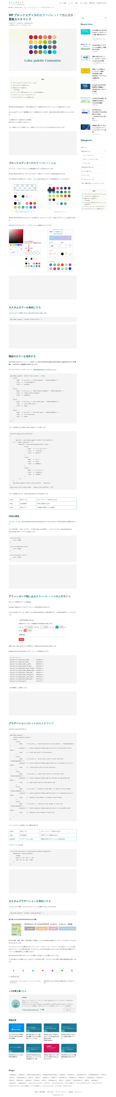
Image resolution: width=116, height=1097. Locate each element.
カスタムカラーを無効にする (21, 85)
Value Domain (78, 1080)
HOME (36, 1092)
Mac (12, 1080)
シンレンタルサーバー (83, 1083)
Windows (95, 1080)
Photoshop (53, 1080)
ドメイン (85, 175)
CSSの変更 (16, 90)
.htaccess (13, 1074)
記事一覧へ (69, 1010)
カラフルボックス (58, 1083)
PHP (61, 1080)
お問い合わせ (50, 1092)
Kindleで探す (30, 928)
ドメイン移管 (36, 1086)
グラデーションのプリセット (18, 729)
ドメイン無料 (25, 1086)
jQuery (100, 1077)
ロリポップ (68, 1086)
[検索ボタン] (105, 18)
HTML (54, 1077)
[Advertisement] (43, 143)
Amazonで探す (42, 928)
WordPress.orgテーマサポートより (45, 369)
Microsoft (20, 1080)
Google (46, 1077)
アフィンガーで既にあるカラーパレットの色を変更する (28, 92)
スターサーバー (97, 1083)
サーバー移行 (70, 1083)
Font (31, 1077)
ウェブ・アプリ (88, 155)
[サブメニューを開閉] (105, 151)
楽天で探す (53, 928)
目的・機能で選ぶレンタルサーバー (92, 183)
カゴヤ (47, 1083)
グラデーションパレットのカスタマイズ (24, 95)
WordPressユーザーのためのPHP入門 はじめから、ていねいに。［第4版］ (48, 924)
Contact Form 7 (82, 1074)
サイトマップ (78, 1092)
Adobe (22, 1074)
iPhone (81, 1077)
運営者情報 (42, 1092)
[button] (13, 970)
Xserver (13, 1083)
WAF (87, 1080)
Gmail (38, 1077)
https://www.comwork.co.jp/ (31, 1010)
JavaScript (91, 1077)
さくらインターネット (36, 1083)
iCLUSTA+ (63, 1077)
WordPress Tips (29, 23)
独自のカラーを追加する (20, 88)
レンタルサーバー (87, 179)
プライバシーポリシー (61, 1092)
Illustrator (73, 1077)
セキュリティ (14, 1086)
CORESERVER (94, 1074)
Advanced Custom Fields (50, 1074)
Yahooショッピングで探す (67, 928)
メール (59, 1086)
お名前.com (23, 1083)
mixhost (29, 1080)
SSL (84, 147)
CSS (12, 1077)
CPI (104, 1074)
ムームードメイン (48, 1086)
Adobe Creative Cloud (34, 1074)
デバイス (86, 163)
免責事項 (70, 1092)
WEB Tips (86, 151)
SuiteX (68, 1080)
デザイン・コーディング (90, 159)
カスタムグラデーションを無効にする (23, 97)
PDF (44, 1080)
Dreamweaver (21, 1077)
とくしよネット (16, 2)
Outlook (37, 1080)
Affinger (28, 602)
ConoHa (72, 1074)
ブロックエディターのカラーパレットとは (24, 83)
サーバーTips (86, 171)
